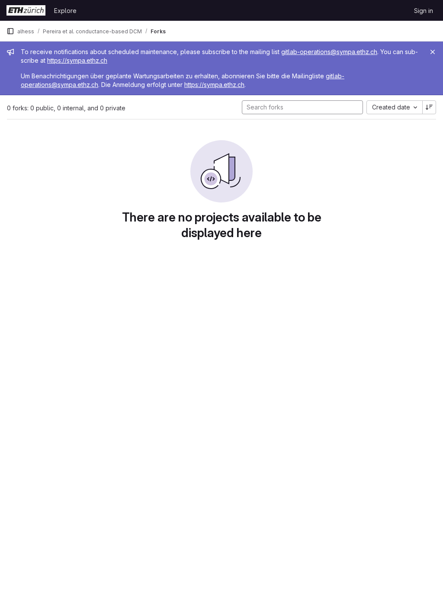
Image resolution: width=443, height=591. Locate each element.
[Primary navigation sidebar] (10, 31)
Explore (65, 10)
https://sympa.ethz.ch (77, 60)
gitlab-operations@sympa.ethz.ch (329, 51)
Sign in (423, 10)
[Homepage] (26, 10)
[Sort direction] (429, 107)
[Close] (432, 52)
